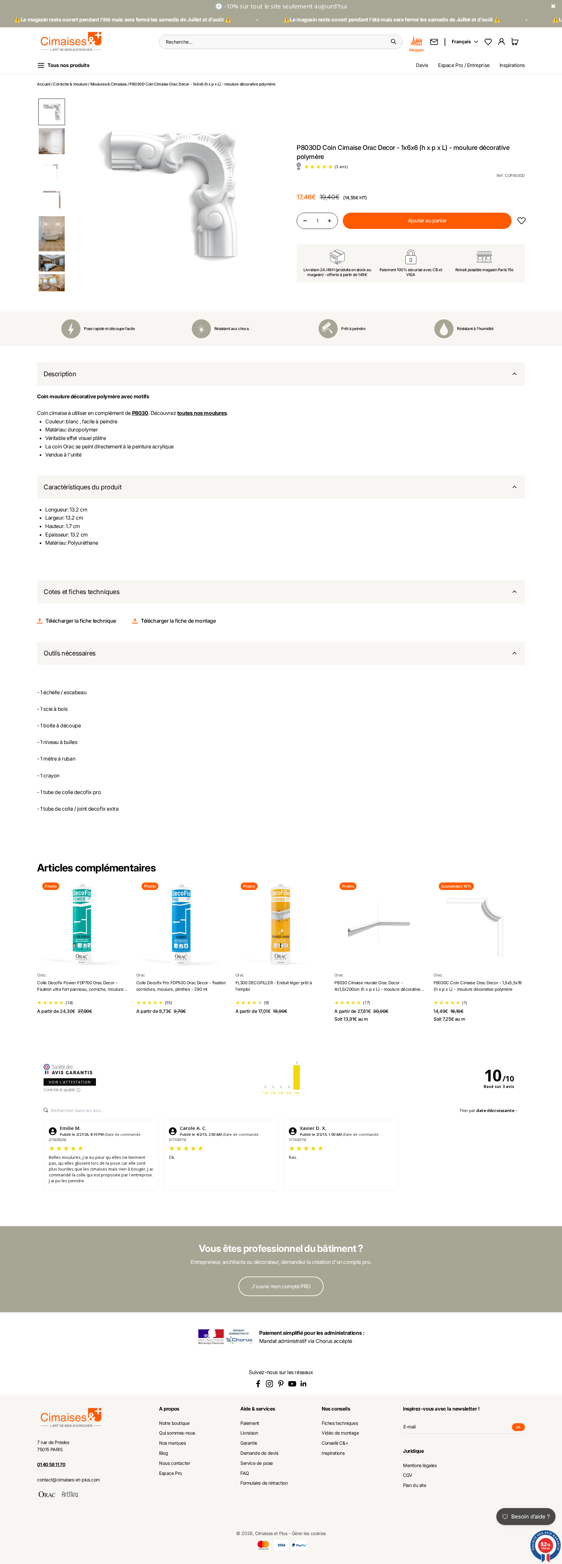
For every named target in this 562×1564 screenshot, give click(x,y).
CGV (407, 1475)
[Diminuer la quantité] (305, 221)
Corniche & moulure (70, 84)
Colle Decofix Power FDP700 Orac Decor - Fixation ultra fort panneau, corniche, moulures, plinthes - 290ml (82, 989)
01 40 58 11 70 (51, 1464)
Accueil (43, 84)
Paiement (249, 1423)
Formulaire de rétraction (264, 1483)
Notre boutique (174, 1423)
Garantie (248, 1443)
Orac (41, 975)
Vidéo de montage (340, 1433)
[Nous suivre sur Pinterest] (280, 1383)
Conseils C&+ (335, 1443)
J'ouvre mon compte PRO (281, 1286)
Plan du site (414, 1485)
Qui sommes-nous (177, 1433)
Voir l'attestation (70, 1082)
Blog (163, 1453)
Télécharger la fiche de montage (178, 620)
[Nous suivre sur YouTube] (292, 1383)
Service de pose (256, 1463)
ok (520, 1428)
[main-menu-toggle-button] (68, 65)
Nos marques (172, 1443)
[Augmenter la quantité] (329, 221)
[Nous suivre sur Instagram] (269, 1383)
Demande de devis (259, 1453)
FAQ (244, 1473)
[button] (51, 112)
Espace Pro (170, 1473)
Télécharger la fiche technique (81, 620)
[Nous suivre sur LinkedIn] (303, 1383)
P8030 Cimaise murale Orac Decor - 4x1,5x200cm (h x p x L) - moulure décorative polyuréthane (377, 989)
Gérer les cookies (309, 1533)
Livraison (249, 1433)
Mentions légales (420, 1465)
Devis (422, 65)
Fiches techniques (340, 1423)
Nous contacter (174, 1463)
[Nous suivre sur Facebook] (258, 1383)
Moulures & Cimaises (108, 84)
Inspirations (512, 65)
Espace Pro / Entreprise (464, 65)
